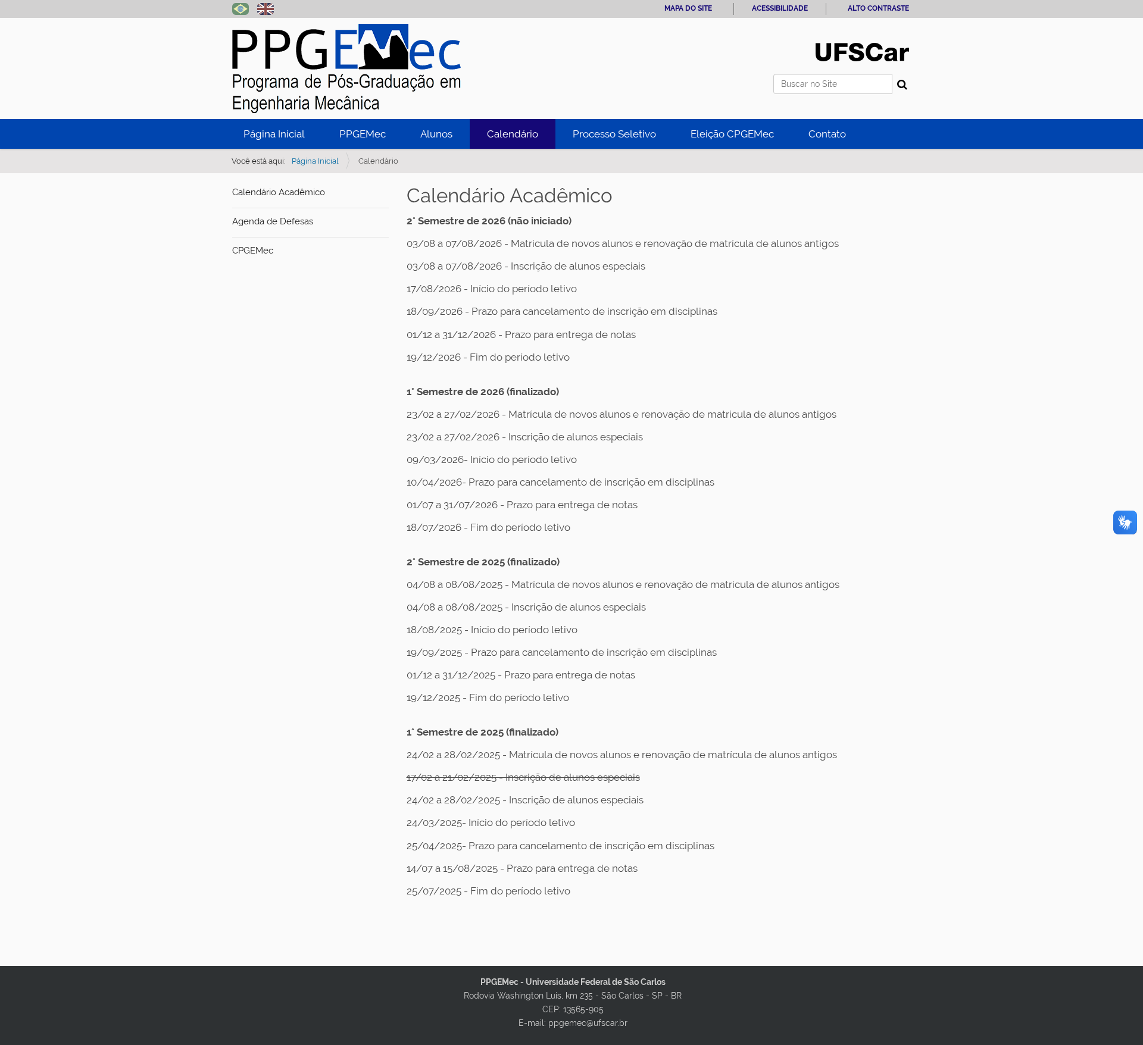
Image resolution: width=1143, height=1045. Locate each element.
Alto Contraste (878, 8)
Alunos (436, 134)
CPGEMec (252, 250)
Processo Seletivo (614, 134)
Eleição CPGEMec (732, 134)
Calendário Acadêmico (278, 192)
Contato (827, 134)
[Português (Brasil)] (346, 68)
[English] (265, 8)
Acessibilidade (780, 8)
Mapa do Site (688, 8)
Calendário (512, 134)
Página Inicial (274, 134)
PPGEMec (362, 134)
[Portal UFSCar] (862, 51)
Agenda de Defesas (272, 221)
